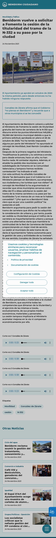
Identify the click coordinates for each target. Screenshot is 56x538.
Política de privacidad (22, 260)
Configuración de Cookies (27, 274)
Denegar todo (27, 282)
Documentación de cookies (24, 265)
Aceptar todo (26, 291)
